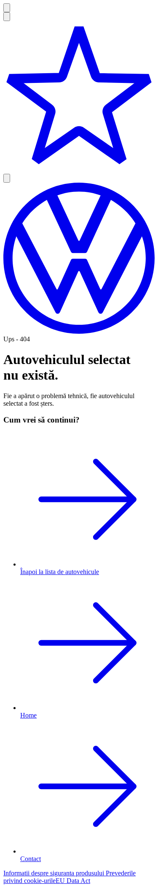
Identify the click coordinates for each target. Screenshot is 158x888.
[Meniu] (6, 7)
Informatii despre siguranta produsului (54, 873)
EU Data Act (73, 880)
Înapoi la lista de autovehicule (59, 571)
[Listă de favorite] (79, 97)
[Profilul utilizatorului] (6, 178)
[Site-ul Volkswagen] (79, 331)
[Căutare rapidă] (6, 16)
